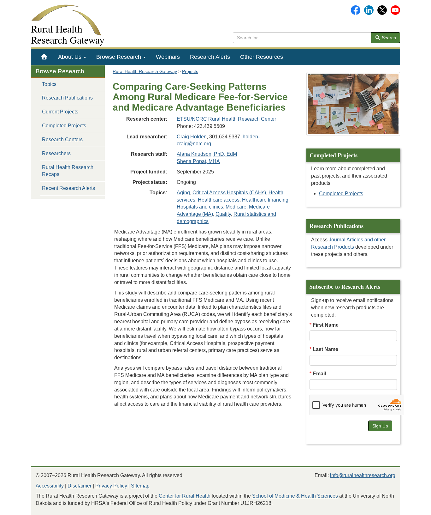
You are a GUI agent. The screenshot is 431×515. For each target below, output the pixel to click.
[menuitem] (44, 57)
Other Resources (261, 57)
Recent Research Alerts (68, 188)
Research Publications (67, 97)
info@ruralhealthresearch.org (362, 475)
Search (388, 37)
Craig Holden (192, 136)
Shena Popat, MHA (198, 161)
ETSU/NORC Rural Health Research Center (226, 119)
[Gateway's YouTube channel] (395, 9)
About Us (70, 57)
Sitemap (140, 485)
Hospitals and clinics (200, 206)
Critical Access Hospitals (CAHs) (229, 192)
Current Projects (60, 111)
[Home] (44, 57)
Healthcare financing (265, 200)
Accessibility (50, 485)
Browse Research (119, 57)
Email (319, 373)
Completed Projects (64, 125)
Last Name (325, 349)
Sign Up (380, 425)
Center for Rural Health (184, 496)
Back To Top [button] (411, 507)
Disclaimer (80, 485)
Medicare (236, 206)
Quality (223, 214)
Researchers (56, 153)
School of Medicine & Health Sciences (295, 496)
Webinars (168, 57)
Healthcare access (218, 200)
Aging (183, 192)
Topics (49, 84)
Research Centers (62, 139)
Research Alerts (210, 57)
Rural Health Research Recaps (67, 171)
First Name (326, 325)
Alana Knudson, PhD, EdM (207, 154)
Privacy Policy (111, 485)
